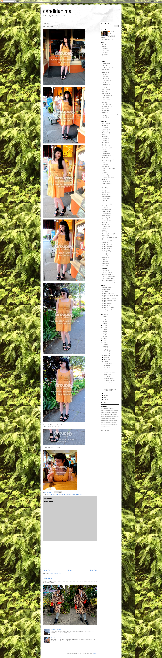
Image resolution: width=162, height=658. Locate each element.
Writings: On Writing (107, 309)
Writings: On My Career (108, 307)
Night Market (105, 202)
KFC (103, 185)
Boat (103, 144)
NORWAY (104, 97)
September (107, 357)
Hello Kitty (104, 179)
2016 (104, 338)
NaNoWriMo (105, 198)
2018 (104, 334)
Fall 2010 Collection (107, 270)
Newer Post (47, 570)
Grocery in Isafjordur (56, 629)
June (105, 393)
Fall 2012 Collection (107, 274)
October (106, 355)
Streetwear (104, 226)
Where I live (105, 250)
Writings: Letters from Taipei (109, 298)
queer (103, 259)
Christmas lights (106, 155)
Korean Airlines (107, 374)
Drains (103, 162)
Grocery (104, 174)
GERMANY (105, 76)
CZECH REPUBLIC (107, 67)
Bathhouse (104, 138)
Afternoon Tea (105, 123)
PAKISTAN (105, 99)
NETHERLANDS (106, 95)
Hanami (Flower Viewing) (108, 177)
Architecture (105, 132)
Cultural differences (107, 159)
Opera (103, 205)
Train (103, 232)
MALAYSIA (105, 89)
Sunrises (104, 228)
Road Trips (104, 217)
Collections (105, 54)
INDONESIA (105, 84)
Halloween (104, 175)
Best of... (104, 142)
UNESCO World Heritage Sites (109, 237)
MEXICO (104, 91)
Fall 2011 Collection (107, 272)
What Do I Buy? (106, 244)
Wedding (104, 242)
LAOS (103, 88)
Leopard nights (47, 578)
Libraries (104, 189)
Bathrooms (104, 140)
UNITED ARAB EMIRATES (109, 114)
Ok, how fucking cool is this (110, 387)
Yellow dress (79, 494)
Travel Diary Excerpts (107, 233)
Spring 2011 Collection (107, 276)
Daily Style (49, 494)
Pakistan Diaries (106, 289)
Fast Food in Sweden (56, 638)
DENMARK (105, 69)
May (105, 395)
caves (103, 254)
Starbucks (104, 224)
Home (70, 570)
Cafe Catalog (105, 50)
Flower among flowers (109, 385)
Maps (103, 190)
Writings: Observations (107, 303)
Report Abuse (105, 430)
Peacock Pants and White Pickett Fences (110, 390)
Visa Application (106, 240)
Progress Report (106, 213)
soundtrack (105, 263)
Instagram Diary (106, 183)
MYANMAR (105, 93)
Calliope (112, 31)
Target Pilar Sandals (70, 494)
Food (103, 172)
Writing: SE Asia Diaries (108, 293)
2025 (104, 319)
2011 (104, 349)
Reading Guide (105, 56)
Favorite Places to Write (108, 168)
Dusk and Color (107, 370)
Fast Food (104, 166)
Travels (104, 46)
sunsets (104, 265)
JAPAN (104, 86)
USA (103, 116)
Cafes (103, 151)
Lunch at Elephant (108, 363)
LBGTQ (104, 187)
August (106, 359)
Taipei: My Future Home (109, 372)
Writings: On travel (106, 311)
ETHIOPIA (104, 73)
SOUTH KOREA (106, 106)
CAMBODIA (105, 63)
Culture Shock (105, 161)
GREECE (104, 78)
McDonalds (105, 192)
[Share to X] (58, 492)
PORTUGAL (105, 101)
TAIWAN (104, 110)
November (106, 353)
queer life (104, 261)
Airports (104, 127)
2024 (104, 321)
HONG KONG (105, 80)
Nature (103, 200)
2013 (104, 344)
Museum (104, 194)
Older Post (93, 570)
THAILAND (105, 112)
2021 (104, 327)
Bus (103, 149)
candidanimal (58, 11)
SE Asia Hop (105, 220)
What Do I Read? (106, 248)
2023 (104, 323)
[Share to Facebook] (60, 492)
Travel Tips (105, 235)
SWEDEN (104, 108)
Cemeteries (105, 48)
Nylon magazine (106, 204)
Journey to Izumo (106, 287)
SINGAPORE (105, 104)
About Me (104, 44)
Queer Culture (105, 215)
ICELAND (104, 82)
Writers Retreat (106, 252)
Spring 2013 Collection (107, 280)
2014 (104, 342)
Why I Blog (105, 291)
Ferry (103, 170)
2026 (104, 316)
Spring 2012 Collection (107, 278)
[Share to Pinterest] (61, 492)
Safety (103, 222)
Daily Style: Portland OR (59, 494)
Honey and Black (108, 382)
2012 (104, 346)
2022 (104, 325)
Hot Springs (105, 181)
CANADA (104, 65)
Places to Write (106, 211)
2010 (104, 402)
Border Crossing (106, 147)
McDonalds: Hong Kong (109, 380)
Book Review (105, 146)
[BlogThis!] (57, 492)
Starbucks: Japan (108, 367)
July (105, 361)
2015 (104, 340)
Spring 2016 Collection (107, 282)
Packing (104, 207)
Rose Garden (107, 365)
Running (104, 219)
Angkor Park (105, 129)
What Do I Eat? (106, 246)
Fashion (104, 164)
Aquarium (104, 131)
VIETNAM (104, 117)
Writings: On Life (106, 305)
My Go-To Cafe (106, 196)
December (106, 351)
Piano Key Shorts (108, 376)
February (106, 399)
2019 (104, 332)
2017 (104, 336)
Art (103, 134)
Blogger (94, 653)
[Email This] (55, 492)
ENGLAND (104, 71)
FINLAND (104, 74)
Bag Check (105, 136)
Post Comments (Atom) (55, 573)
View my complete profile (107, 39)
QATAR (104, 103)
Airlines (104, 125)
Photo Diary (105, 209)
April (105, 397)
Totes (103, 230)
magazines (104, 257)
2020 (104, 329)
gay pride (104, 255)
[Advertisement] (70, 555)
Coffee (103, 157)
